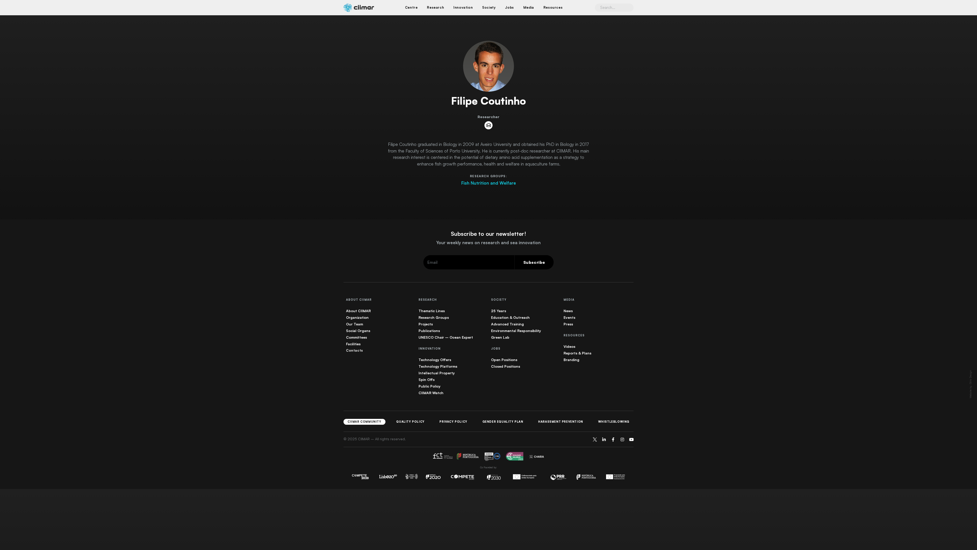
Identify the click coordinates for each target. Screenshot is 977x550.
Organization (357, 317)
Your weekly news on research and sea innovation (488, 242)
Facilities (353, 344)
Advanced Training (507, 324)
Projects (426, 324)
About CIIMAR (358, 311)
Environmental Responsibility (516, 330)
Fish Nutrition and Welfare (488, 183)
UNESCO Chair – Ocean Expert (446, 337)
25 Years (498, 311)
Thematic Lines (432, 311)
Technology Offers (435, 360)
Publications (429, 330)
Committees (356, 337)
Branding (571, 360)
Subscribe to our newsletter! (488, 233)
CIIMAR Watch (431, 393)
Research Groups (434, 317)
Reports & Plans (577, 353)
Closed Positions (505, 366)
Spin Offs (427, 379)
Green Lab (500, 337)
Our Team (354, 324)
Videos (569, 346)
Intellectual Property (437, 373)
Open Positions (504, 360)
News (568, 311)
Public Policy (429, 386)
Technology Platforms (438, 366)
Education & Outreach (510, 317)
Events (569, 317)
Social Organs (358, 330)
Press (568, 324)
